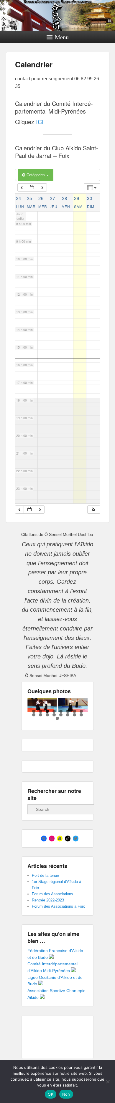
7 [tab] (74, 711)
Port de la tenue (45, 875)
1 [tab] (33, 711)
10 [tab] (40, 714)
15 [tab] (74, 714)
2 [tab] (40, 711)
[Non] (108, 1081)
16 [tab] (81, 714)
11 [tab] (47, 714)
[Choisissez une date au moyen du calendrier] (32, 187)
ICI (40, 121)
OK (50, 1094)
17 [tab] (57, 718)
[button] (93, 510)
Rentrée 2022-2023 (48, 900)
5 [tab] (61, 711)
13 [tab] (61, 714)
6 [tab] (67, 711)
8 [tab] (81, 711)
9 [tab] (33, 714)
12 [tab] (54, 714)
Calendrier (33, 64)
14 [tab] (67, 714)
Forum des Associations (52, 894)
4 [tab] (54, 711)
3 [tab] (47, 711)
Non (66, 1094)
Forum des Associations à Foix (58, 906)
